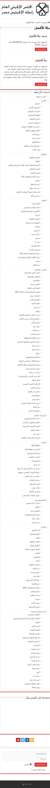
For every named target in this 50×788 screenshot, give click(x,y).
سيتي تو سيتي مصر (33, 369)
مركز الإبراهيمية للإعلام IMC (30, 253)
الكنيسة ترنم (35, 511)
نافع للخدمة (36, 395)
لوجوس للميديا (34, 250)
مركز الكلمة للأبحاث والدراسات (29, 257)
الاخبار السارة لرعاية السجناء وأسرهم (26, 618)
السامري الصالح (34, 641)
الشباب (43, 442)
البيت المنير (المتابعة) (32, 273)
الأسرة (37, 22)
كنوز (38, 672)
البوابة (37, 622)
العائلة (37, 161)
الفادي (37, 553)
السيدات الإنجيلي (34, 111)
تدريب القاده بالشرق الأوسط (29, 315)
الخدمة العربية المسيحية (31, 426)
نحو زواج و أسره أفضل (32, 146)
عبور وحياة (36, 668)
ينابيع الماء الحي (34, 411)
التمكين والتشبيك (34, 277)
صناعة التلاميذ (35, 595)
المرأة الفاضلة (34, 119)
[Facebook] (27, 740)
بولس (38, 311)
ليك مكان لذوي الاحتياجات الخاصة (28, 192)
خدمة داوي (36, 349)
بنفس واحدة (35, 653)
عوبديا (37, 599)
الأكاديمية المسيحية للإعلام (30, 211)
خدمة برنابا (36, 346)
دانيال (38, 353)
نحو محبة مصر (35, 680)
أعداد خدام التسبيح (33, 503)
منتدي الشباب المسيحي (31, 495)
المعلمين (36, 557)
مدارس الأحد (35, 196)
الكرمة (37, 227)
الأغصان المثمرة (34, 615)
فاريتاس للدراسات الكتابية (30, 438)
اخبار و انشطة (41, 97)
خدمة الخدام (35, 334)
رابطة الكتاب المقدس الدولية (29, 361)
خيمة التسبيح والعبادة (32, 515)
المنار (38, 561)
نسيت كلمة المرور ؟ (38, 770)
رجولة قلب (36, 134)
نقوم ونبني (36, 399)
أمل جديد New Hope (32, 449)
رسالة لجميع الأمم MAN (31, 588)
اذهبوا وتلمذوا (35, 534)
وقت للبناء (36, 150)
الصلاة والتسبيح (40, 500)
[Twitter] (23, 740)
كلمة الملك (36, 380)
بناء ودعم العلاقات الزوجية (30, 127)
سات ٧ (37, 242)
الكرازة (43, 527)
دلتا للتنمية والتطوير (33, 357)
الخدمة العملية (35, 542)
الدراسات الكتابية (40, 415)
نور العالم (36, 265)
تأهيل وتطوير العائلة (33, 131)
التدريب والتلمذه (40, 270)
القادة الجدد (35, 303)
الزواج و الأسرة (34, 108)
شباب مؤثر (36, 488)
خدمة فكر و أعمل (33, 664)
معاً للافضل (41, 60)
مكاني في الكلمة (34, 392)
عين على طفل (34, 188)
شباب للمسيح (35, 484)
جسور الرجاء (35, 572)
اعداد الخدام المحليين (32, 419)
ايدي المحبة (35, 649)
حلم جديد (36, 576)
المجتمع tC (36, 461)
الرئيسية (45, 22)
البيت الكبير (36, 626)
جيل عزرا (36, 326)
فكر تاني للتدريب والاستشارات (29, 376)
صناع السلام (35, 591)
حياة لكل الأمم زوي (33, 580)
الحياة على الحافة (33, 288)
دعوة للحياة (36, 584)
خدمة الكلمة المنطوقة (32, 338)
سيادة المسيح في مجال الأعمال (28, 365)
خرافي (37, 180)
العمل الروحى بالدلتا (32, 549)
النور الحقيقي (35, 173)
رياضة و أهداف (34, 480)
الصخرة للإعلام (34, 219)
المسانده (36, 645)
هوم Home (36, 687)
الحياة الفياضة (35, 630)
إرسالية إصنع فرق (33, 453)
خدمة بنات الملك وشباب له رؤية (28, 469)
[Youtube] (18, 740)
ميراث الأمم (35, 603)
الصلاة (37, 507)
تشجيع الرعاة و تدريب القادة (29, 319)
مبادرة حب (36, 676)
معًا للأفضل (36, 142)
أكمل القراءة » (41, 49)
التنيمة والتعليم (34, 157)
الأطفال (43, 154)
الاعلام (44, 201)
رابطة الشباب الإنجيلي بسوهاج (29, 472)
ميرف (38, 261)
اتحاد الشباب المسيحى (32, 207)
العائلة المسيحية (34, 115)
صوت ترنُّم (36, 518)
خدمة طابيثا (36, 661)
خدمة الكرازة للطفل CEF (30, 177)
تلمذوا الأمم (35, 323)
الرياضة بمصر (35, 296)
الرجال (37, 104)
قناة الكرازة (35, 246)
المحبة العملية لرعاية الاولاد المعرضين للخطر (24, 165)
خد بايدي (36, 465)
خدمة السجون (35, 657)
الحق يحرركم (35, 284)
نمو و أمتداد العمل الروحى (30, 403)
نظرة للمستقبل (34, 607)
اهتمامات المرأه (34, 123)
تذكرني (27, 765)
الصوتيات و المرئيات (32, 223)
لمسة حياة (36, 138)
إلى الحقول (36, 530)
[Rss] (32, 740)
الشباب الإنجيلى (34, 457)
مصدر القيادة (35, 388)
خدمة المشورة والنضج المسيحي (28, 342)
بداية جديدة (36, 234)
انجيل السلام (35, 430)
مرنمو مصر (36, 522)
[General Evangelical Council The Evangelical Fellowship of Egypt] (25, 9)
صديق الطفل (35, 184)
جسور (37, 238)
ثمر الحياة (36, 568)
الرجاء (37, 215)
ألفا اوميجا (36, 204)
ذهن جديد (36, 434)
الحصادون (36, 280)
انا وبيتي (37, 230)
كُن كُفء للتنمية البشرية (31, 384)
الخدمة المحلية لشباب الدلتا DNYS (27, 292)
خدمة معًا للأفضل (38, 36)
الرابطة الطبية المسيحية (31, 638)
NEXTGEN (36, 446)
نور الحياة (36, 407)
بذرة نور (37, 307)
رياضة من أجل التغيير (32, 476)
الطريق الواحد (34, 545)
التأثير (38, 538)
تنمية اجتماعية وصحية (38, 612)
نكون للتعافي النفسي (32, 684)
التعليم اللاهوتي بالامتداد (31, 422)
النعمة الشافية (35, 169)
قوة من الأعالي (34, 492)
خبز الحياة (36, 330)
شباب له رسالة (34, 372)
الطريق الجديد (34, 300)
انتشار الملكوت (34, 565)
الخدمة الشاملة (34, 634)
